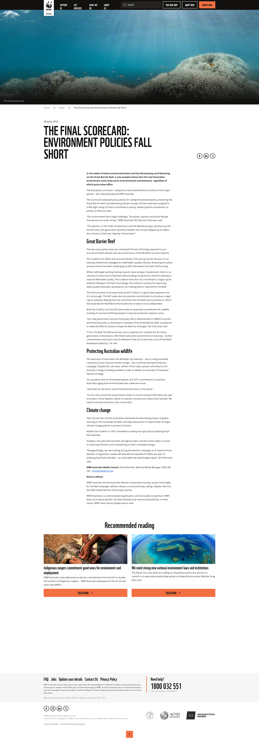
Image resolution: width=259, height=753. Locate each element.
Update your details (70, 679)
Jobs (53, 679)
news (62, 107)
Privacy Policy (108, 679)
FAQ (46, 679)
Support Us (64, 6)
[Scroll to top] (129, 734)
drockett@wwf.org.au (102, 470)
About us (107, 6)
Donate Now (207, 5)
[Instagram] (53, 708)
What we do (93, 6)
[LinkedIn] (206, 156)
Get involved (78, 6)
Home (47, 107)
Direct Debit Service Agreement (73, 724)
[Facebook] (199, 156)
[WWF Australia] (49, 8)
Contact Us (91, 679)
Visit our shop (172, 5)
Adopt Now (190, 5)
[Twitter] (212, 156)
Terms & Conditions (51, 724)
